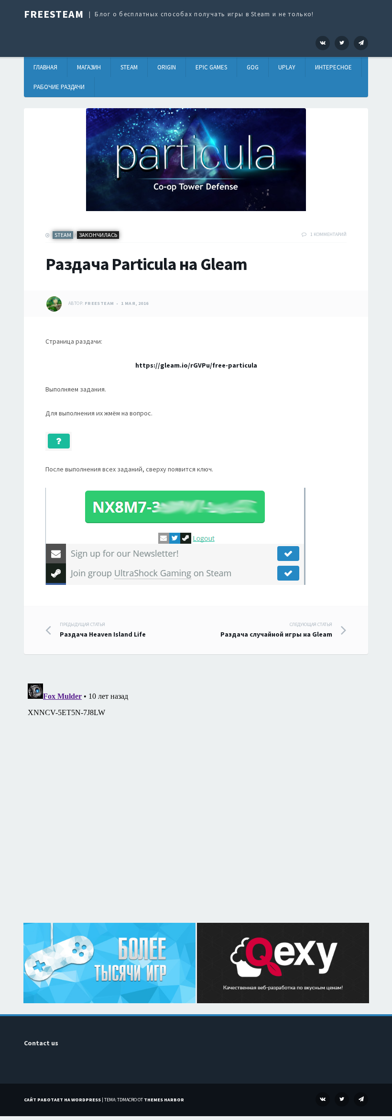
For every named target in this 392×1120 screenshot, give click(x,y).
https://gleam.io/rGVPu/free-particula (196, 365)
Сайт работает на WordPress (62, 1100)
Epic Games (211, 67)
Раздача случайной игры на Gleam (276, 629)
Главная (45, 67)
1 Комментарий (328, 234)
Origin (166, 67)
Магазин (89, 67)
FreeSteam (54, 14)
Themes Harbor (164, 1100)
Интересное (333, 67)
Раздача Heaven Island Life (103, 629)
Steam (129, 67)
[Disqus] (196, 799)
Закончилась (98, 234)
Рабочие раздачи (59, 87)
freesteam (99, 303)
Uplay (286, 67)
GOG (253, 67)
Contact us (41, 1043)
